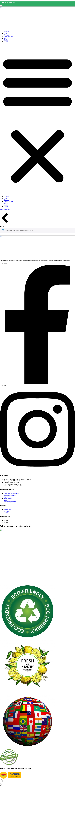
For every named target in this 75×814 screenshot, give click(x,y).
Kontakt (6, 41)
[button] (37, 119)
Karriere (6, 40)
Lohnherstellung (8, 36)
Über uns (6, 35)
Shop (5, 33)
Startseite (6, 31)
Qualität (6, 38)
